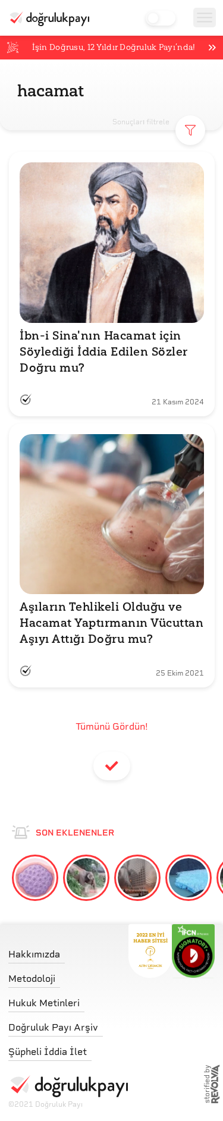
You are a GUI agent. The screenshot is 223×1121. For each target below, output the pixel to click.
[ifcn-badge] (150, 951)
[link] (68, 951)
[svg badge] (193, 951)
